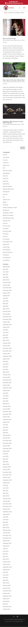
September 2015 (7, 596)
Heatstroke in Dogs (8, 212)
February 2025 (7, 311)
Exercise (5, 194)
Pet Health (5, 228)
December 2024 (7, 316)
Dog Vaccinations (7, 186)
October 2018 (6, 509)
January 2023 (6, 377)
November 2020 (7, 443)
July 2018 (5, 517)
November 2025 (7, 290)
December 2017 (7, 535)
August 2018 (6, 514)
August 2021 (6, 422)
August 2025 (6, 295)
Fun (4, 197)
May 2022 (5, 398)
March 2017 (6, 559)
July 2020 (5, 453)
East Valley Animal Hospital (10, 40)
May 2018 (5, 522)
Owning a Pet (6, 220)
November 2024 (7, 319)
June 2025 (5, 301)
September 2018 (7, 511)
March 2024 (6, 340)
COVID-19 (5, 162)
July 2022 (5, 393)
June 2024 (5, 332)
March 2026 (6, 279)
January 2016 (6, 588)
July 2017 (5, 548)
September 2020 (7, 448)
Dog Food (5, 181)
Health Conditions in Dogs (10, 207)
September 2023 (7, 356)
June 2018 (5, 519)
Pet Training (6, 239)
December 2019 (7, 472)
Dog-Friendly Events (8, 189)
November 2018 (7, 506)
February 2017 (7, 561)
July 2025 (5, 298)
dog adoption (6, 173)
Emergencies (6, 191)
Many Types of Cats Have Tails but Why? (13, 80)
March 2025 (6, 308)
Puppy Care (6, 244)
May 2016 (5, 577)
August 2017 (6, 546)
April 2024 (5, 337)
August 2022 (6, 390)
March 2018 (6, 527)
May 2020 (5, 459)
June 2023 (5, 364)
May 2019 (5, 490)
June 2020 (5, 456)
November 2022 (7, 382)
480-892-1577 (14, 1)
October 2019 (6, 477)
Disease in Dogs (7, 170)
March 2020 (6, 464)
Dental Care (6, 165)
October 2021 (6, 416)
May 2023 (5, 366)
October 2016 (6, 564)
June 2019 (5, 488)
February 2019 (7, 498)
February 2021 (7, 435)
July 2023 (5, 361)
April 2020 (5, 461)
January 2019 (6, 501)
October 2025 (6, 293)
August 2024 (6, 327)
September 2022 (7, 388)
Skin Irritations (6, 249)
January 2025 (6, 314)
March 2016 (6, 583)
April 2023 (5, 369)
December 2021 (7, 411)
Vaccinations (6, 260)
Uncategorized (7, 257)
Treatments (6, 255)
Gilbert (4, 202)
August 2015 (6, 598)
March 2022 (6, 403)
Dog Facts (5, 178)
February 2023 (7, 374)
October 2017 (6, 540)
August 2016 (6, 569)
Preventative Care (7, 241)
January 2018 (6, 532)
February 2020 (7, 467)
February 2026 (7, 282)
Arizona (5, 154)
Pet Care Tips (6, 226)
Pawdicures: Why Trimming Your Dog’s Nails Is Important (13, 122)
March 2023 (6, 372)
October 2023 (6, 353)
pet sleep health (7, 231)
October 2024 (6, 322)
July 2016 (5, 572)
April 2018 (5, 525)
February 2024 (7, 343)
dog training (6, 183)
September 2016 (7, 567)
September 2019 (7, 480)
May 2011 (5, 604)
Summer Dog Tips (7, 252)
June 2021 (5, 427)
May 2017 (5, 554)
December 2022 (7, 380)
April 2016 (5, 580)
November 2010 (7, 606)
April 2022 (5, 401)
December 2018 (7, 503)
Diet (4, 168)
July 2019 (5, 485)
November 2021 (7, 414)
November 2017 (7, 538)
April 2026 (5, 277)
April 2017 (5, 556)
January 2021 (6, 438)
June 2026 (5, 272)
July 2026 (5, 269)
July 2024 (5, 330)
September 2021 (7, 419)
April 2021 (5, 432)
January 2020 (6, 469)
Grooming (5, 204)
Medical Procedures (8, 215)
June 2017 (5, 551)
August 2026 (6, 266)
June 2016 (5, 575)
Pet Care (5, 42)
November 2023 (7, 351)
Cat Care (5, 83)
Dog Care (5, 126)
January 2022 (6, 409)
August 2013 (6, 601)
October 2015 (6, 593)
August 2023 (6, 359)
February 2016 (7, 585)
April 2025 (5, 306)
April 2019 (5, 493)
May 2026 (5, 274)
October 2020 (6, 446)
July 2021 (5, 424)
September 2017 (7, 543)
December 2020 (7, 440)
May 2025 (5, 303)
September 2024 (7, 324)
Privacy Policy (19, 621)
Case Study (6, 157)
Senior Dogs (6, 247)
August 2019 (6, 482)
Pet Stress (5, 234)
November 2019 (7, 474)
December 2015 (7, 590)
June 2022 (5, 395)
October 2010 (6, 609)
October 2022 (6, 385)
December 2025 (7, 287)
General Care (6, 199)
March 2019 (6, 496)
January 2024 (6, 345)
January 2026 (6, 285)
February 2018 (7, 530)
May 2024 (5, 335)
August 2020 (6, 451)
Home (5, 12)
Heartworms (6, 210)
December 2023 (7, 348)
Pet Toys (5, 236)
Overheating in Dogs (8, 218)
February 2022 (7, 406)
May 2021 (5, 430)
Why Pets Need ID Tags (9, 38)
